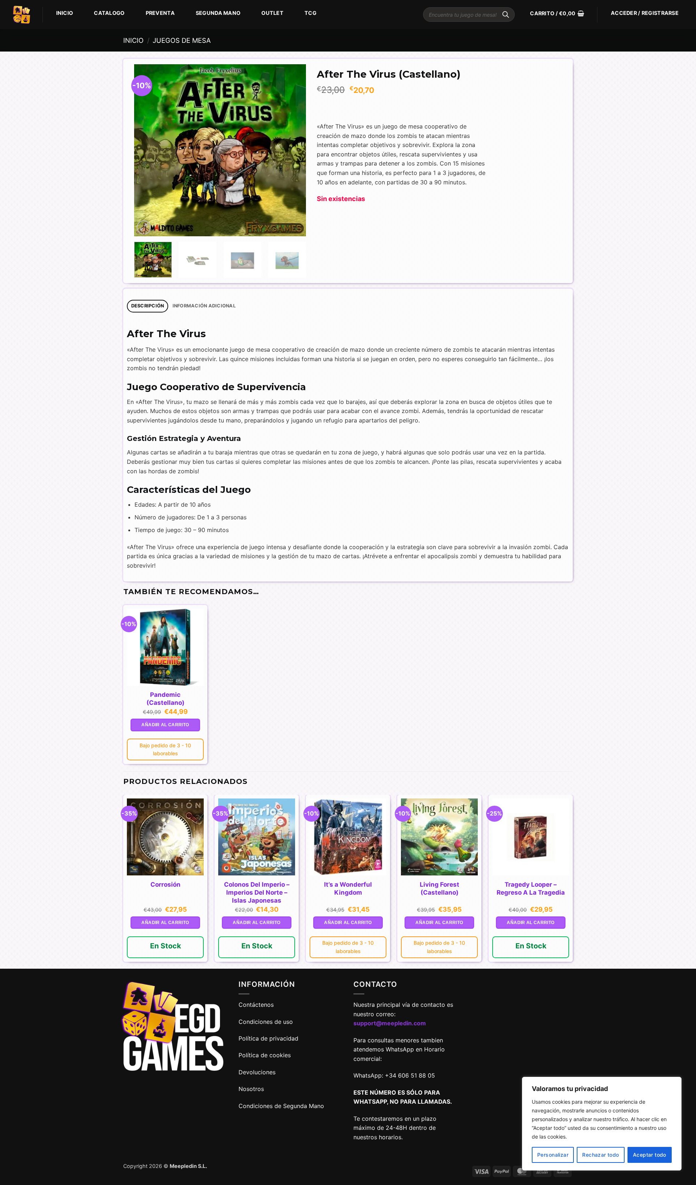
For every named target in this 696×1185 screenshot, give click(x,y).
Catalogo (109, 13)
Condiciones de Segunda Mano (281, 1106)
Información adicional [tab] (204, 305)
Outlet (272, 13)
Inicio (64, 13)
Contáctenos (257, 1004)
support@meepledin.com (389, 1023)
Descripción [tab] (147, 305)
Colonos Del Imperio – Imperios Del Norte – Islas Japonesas (257, 892)
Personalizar (552, 1155)
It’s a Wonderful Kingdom (348, 888)
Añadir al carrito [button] (165, 724)
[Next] (293, 150)
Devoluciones (257, 1072)
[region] (602, 1123)
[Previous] (146, 150)
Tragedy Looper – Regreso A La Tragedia (531, 888)
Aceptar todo (649, 1155)
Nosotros (251, 1088)
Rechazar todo (600, 1155)
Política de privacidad (268, 1038)
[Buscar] (506, 14)
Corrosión (165, 884)
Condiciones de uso (266, 1021)
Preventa (160, 13)
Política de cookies (265, 1055)
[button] (557, 13)
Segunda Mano (218, 13)
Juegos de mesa (182, 40)
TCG (310, 13)
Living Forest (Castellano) (439, 888)
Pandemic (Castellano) (165, 698)
